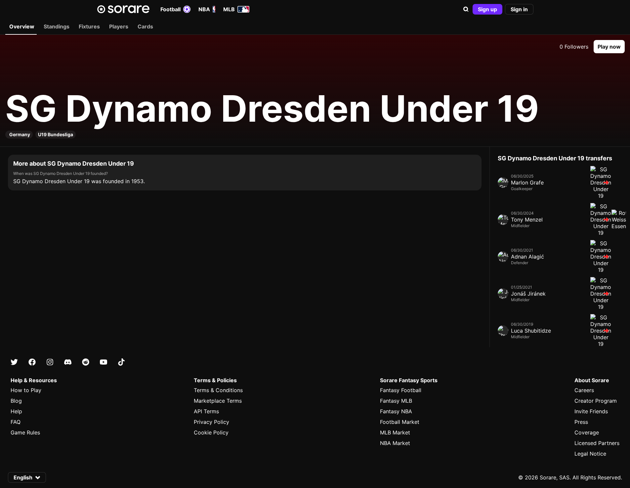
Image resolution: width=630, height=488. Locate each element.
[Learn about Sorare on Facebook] (32, 362)
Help (16, 411)
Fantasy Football (400, 390)
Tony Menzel (527, 219)
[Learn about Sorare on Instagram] (50, 362)
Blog (16, 400)
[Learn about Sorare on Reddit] (85, 362)
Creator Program (595, 400)
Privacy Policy (211, 422)
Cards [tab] (145, 26)
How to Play (26, 390)
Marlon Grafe (527, 182)
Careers (584, 390)
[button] (466, 9)
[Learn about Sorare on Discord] (68, 362)
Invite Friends (591, 411)
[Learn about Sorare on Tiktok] (121, 362)
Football (170, 9)
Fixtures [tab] (89, 26)
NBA (204, 9)
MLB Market (395, 432)
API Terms (206, 411)
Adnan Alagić (527, 256)
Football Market (399, 422)
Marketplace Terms (218, 400)
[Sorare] (123, 9)
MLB (229, 9)
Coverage (586, 432)
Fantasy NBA (396, 411)
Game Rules (25, 432)
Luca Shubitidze (531, 330)
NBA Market (395, 443)
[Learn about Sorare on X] (14, 362)
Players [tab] (118, 26)
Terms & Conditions (218, 390)
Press (581, 422)
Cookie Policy (211, 432)
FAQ (16, 422)
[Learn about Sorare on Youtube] (103, 362)
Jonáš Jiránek (528, 293)
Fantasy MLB (396, 400)
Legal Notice (590, 453)
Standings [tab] (56, 26)
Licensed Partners (596, 443)
